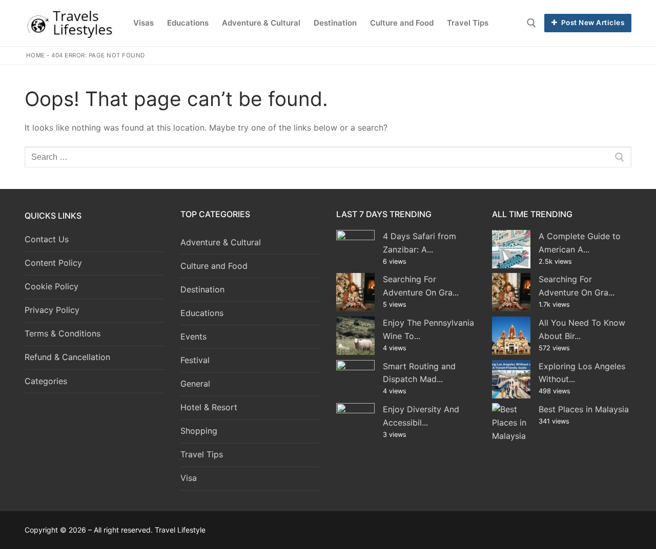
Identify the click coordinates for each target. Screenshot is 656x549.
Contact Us (47, 239)
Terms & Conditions (62, 333)
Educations (201, 313)
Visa (188, 478)
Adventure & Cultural (220, 242)
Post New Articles (591, 22)
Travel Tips (201, 454)
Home (35, 55)
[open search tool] (531, 23)
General (195, 383)
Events (193, 336)
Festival (195, 360)
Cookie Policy (51, 286)
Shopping (198, 431)
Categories (46, 381)
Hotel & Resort (208, 407)
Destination (202, 289)
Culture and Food (214, 266)
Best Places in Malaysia (584, 409)
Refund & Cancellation (67, 357)
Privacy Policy (52, 310)
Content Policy (53, 263)
